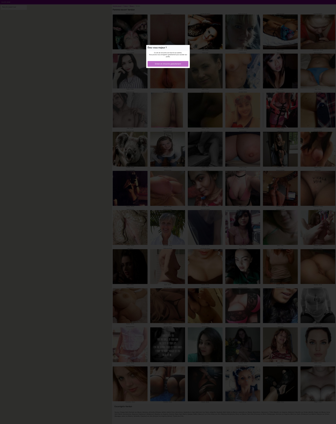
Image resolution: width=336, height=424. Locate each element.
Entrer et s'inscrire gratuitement (168, 64)
